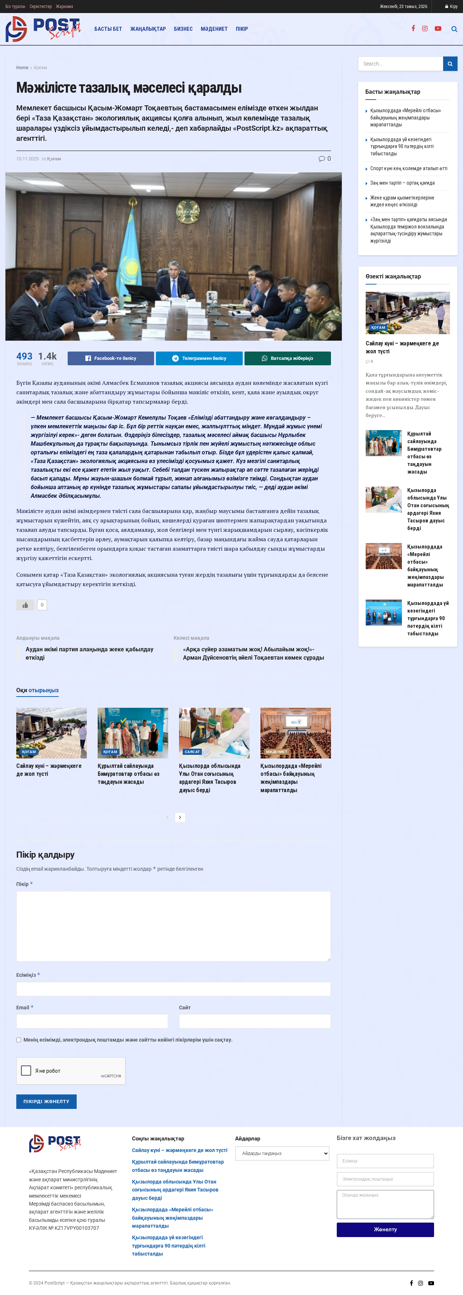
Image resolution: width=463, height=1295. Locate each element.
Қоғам (40, 67)
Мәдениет (214, 29)
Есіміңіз (28, 974)
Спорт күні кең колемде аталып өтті (408, 168)
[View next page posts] (180, 817)
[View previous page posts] (167, 817)
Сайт (185, 1007)
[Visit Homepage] (43, 29)
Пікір (242, 29)
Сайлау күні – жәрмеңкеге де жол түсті (180, 1150)
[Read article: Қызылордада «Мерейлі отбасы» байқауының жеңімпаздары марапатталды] (295, 733)
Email (25, 1007)
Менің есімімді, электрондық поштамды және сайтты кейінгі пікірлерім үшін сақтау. (128, 1040)
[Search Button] (454, 29)
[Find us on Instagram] (425, 29)
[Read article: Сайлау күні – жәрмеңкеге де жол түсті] (51, 733)
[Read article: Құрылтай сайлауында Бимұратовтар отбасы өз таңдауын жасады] (133, 733)
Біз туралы (15, 6)
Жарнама (64, 6)
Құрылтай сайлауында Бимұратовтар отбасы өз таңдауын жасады (129, 774)
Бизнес (183, 29)
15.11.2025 (27, 158)
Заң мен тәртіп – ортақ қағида (402, 183)
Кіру (453, 6)
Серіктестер (41, 6)
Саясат (192, 752)
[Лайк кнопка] (25, 605)
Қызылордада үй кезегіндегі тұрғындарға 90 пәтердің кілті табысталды (402, 146)
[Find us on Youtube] (438, 29)
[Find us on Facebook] (413, 29)
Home (22, 67)
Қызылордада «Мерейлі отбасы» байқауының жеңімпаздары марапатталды (405, 117)
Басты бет (108, 29)
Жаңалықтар (148, 29)
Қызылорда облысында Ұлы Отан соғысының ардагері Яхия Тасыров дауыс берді (175, 1190)
